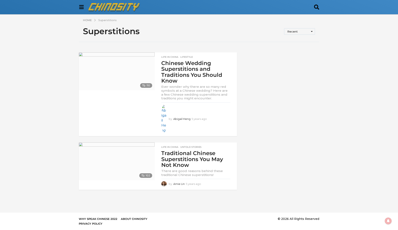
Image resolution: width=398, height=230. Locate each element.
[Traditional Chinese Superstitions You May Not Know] (117, 161)
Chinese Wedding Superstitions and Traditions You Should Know (191, 72)
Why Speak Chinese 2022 (98, 218)
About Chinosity (134, 218)
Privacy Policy (90, 223)
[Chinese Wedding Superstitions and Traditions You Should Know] (117, 71)
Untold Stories (190, 147)
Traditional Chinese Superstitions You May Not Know (192, 159)
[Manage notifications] (388, 221)
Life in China (169, 57)
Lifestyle (186, 57)
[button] (81, 7)
